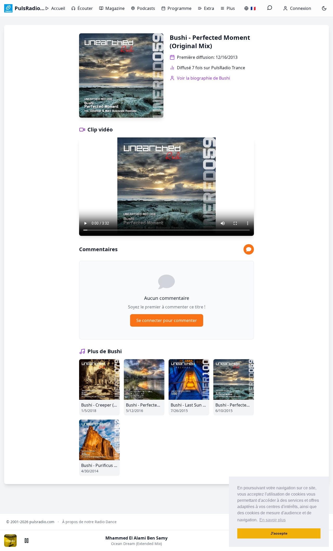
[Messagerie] (269, 8)
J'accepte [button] (279, 533)
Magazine (115, 8)
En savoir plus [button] (272, 520)
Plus (231, 8)
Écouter (85, 8)
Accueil (58, 8)
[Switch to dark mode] (324, 8)
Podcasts (146, 8)
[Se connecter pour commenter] (249, 249)
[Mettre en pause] (26, 540)
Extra (209, 8)
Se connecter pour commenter (166, 320)
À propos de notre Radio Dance (89, 521)
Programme (179, 8)
